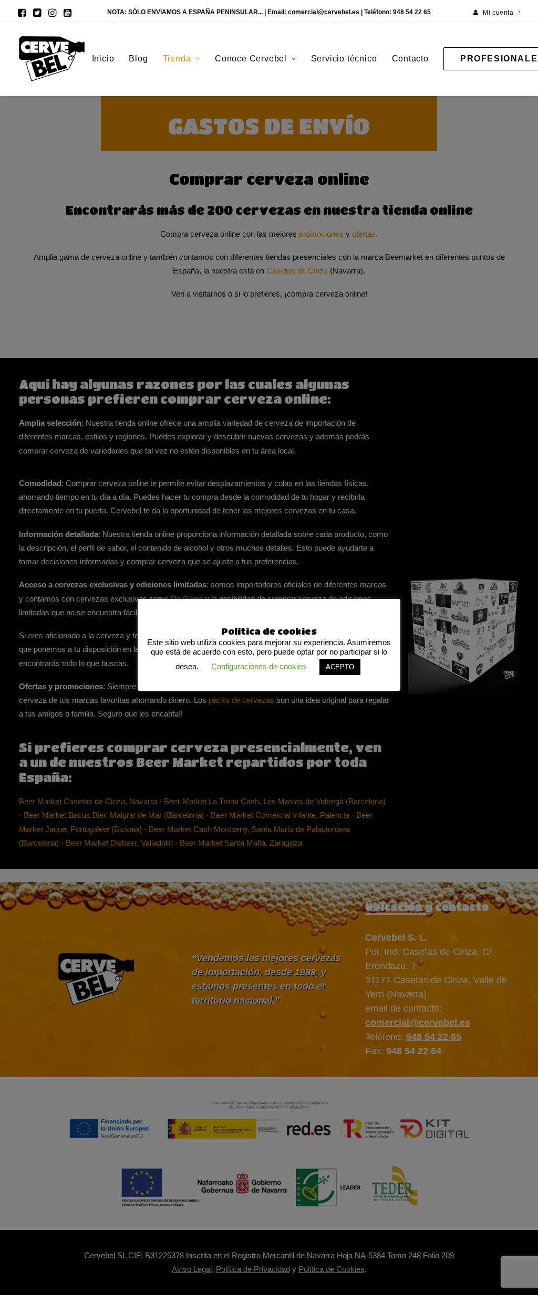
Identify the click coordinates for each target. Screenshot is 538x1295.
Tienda (177, 58)
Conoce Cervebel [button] (251, 58)
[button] (21, 12)
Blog (138, 58)
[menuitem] (497, 12)
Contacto (410, 58)
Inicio (103, 58)
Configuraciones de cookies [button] (258, 666)
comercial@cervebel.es (323, 12)
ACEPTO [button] (340, 667)
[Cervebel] (52, 58)
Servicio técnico (344, 58)
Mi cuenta (498, 12)
